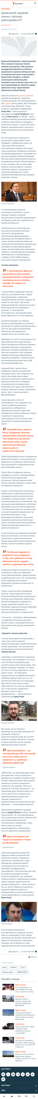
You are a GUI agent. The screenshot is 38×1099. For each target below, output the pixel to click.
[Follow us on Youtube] (13, 1074)
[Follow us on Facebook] (3, 1074)
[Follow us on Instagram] (23, 1074)
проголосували (24, 96)
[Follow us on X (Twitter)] (8, 1074)
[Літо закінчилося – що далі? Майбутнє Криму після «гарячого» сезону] (8, 987)
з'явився (7, 104)
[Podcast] (33, 1074)
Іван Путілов (6, 25)
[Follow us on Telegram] (18, 1074)
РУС (26, 1096)
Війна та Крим (20, 985)
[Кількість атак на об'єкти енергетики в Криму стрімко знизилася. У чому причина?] (8, 1054)
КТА (19, 1096)
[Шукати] (34, 1096)
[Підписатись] (3, 1079)
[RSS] (28, 1074)
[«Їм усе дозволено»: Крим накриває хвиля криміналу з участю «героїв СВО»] (8, 1026)
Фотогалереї (19, 997)
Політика (5, 9)
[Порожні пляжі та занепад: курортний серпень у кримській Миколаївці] (8, 998)
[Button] (14, 34)
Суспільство (19, 1024)
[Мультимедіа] (12, 1096)
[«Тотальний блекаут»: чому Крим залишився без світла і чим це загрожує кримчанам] (8, 1012)
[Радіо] (4, 1096)
